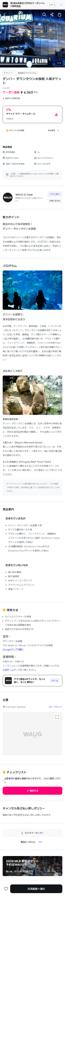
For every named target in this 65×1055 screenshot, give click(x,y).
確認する (34, 790)
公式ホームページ (11, 669)
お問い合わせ (54, 200)
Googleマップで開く (13, 649)
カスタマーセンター (34, 832)
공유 (52, 14)
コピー (41, 842)
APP (51, 5)
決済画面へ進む (36, 888)
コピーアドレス (54, 707)
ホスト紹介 (55, 194)
